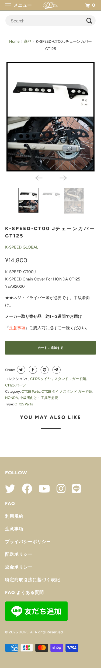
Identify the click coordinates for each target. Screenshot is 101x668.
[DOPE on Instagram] (58, 489)
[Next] (63, 177)
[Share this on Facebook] (32, 370)
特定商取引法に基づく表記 (32, 579)
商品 (28, 41)
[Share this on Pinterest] (44, 370)
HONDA (11, 398)
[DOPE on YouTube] (41, 489)
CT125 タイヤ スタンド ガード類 (66, 391)
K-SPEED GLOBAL (21, 247)
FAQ (10, 503)
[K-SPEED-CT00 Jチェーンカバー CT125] (50, 116)
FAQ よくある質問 (24, 592)
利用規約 (14, 516)
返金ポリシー (19, 567)
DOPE (24, 632)
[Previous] (38, 177)
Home (14, 41)
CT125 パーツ (15, 385)
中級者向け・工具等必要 (39, 398)
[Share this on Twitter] (20, 370)
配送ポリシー (19, 554)
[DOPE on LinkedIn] (74, 489)
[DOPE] (50, 5)
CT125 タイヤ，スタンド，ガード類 (58, 379)
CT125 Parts (31, 391)
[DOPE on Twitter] (10, 489)
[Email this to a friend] (56, 370)
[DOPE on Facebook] (24, 489)
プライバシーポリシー (28, 541)
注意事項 (14, 528)
